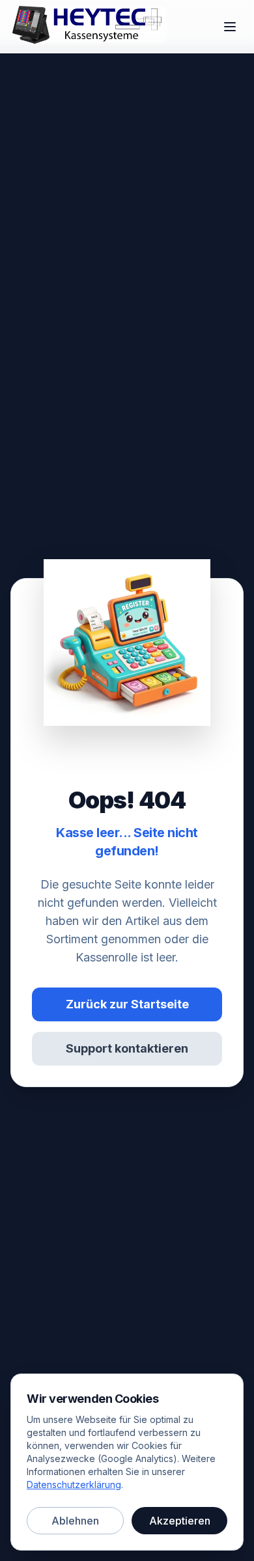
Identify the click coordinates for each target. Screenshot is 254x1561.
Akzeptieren (179, 1520)
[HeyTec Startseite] (94, 27)
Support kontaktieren (127, 1048)
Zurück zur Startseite (127, 1004)
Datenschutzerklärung (74, 1484)
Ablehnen (75, 1520)
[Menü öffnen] (230, 27)
